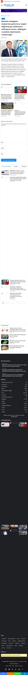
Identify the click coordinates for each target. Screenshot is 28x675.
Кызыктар (4, 394)
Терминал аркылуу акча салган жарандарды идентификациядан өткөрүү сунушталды (18, 282)
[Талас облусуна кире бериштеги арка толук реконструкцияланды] (23, 532)
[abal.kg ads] (14, 10)
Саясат (3, 407)
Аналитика (4, 384)
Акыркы (16, 166)
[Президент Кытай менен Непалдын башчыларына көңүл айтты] (14, 581)
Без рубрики (4, 386)
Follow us (3, 651)
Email (2, 148)
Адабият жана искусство (7, 382)
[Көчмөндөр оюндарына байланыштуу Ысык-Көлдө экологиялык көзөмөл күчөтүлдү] (7, 105)
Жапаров (23, 638)
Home (7, 665)
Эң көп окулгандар (6, 166)
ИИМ (9, 640)
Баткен (18, 638)
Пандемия (17, 643)
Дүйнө (3, 388)
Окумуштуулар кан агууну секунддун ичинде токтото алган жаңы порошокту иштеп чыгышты (18, 329)
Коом (9, 15)
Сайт (2, 153)
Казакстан (14, 640)
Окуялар (4, 403)
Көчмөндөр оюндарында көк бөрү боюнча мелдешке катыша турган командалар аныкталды (18, 179)
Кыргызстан (11, 643)
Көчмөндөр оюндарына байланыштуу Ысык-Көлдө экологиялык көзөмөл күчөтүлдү (18, 288)
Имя (2, 142)
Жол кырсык (4, 640)
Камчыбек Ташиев (21, 640)
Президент (23, 643)
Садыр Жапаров (9, 645)
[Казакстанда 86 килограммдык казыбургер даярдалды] (5, 347)
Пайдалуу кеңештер (6, 405)
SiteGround (16, 663)
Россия (3, 645)
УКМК (16, 645)
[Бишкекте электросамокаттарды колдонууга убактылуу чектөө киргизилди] (21, 105)
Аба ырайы (4, 638)
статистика (8, 647)
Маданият (4, 399)
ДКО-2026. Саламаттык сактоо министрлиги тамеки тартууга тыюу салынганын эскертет (17, 172)
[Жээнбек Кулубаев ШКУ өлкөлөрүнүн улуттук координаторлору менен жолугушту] (5, 295)
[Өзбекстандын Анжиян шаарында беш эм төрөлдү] (5, 336)
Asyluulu (21, 661)
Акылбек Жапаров (11, 638)
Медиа (3, 401)
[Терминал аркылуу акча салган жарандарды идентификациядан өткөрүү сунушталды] (21, 89)
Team (13, 665)
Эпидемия (21, 645)
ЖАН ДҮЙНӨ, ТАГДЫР (7, 390)
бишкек (3, 647)
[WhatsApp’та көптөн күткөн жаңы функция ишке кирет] (5, 342)
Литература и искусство (7, 397)
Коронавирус (4, 643)
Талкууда (24, 166)
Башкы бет (4, 15)
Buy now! (20, 665)
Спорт (3, 409)
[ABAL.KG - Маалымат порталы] (8, 5)
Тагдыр (3, 411)
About (10, 665)
